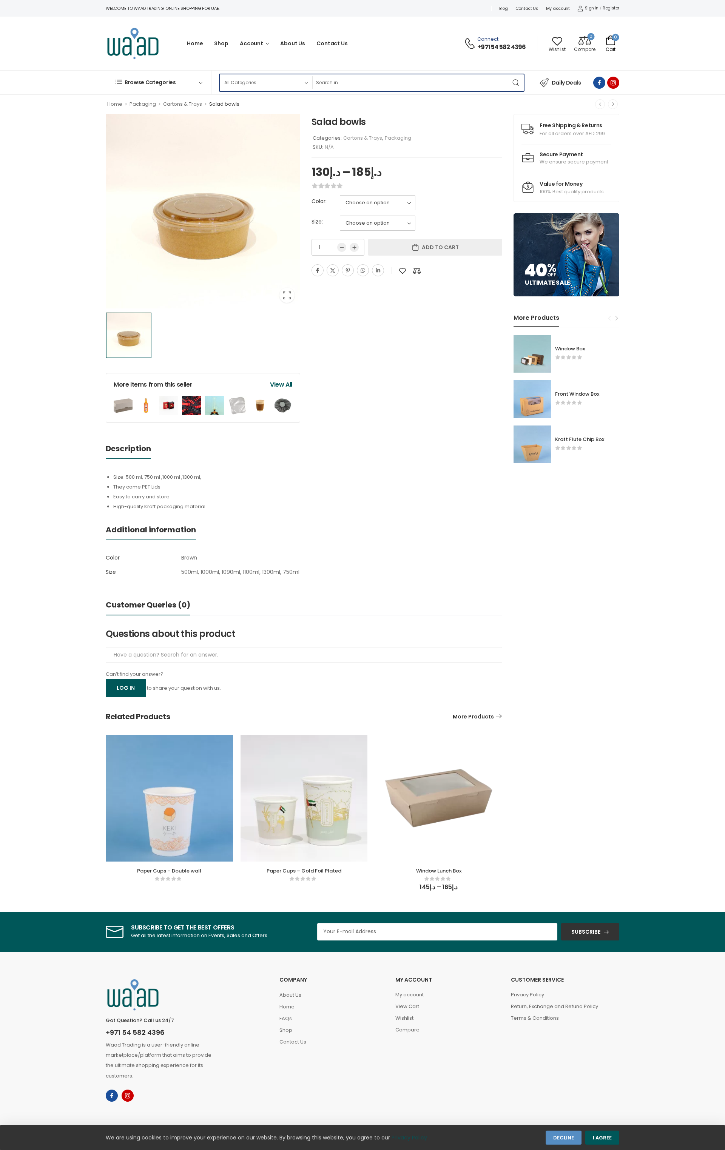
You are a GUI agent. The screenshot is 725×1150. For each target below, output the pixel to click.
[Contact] (471, 43)
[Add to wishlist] (402, 271)
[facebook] (599, 83)
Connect (487, 39)
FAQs (285, 1018)
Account (251, 43)
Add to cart (440, 247)
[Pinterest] (348, 270)
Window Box (570, 348)
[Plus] (354, 247)
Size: (317, 221)
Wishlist (404, 1018)
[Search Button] (516, 82)
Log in (126, 688)
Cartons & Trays (182, 104)
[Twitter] (333, 270)
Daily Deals (566, 82)
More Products (473, 716)
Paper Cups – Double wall (169, 870)
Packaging (143, 104)
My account (558, 8)
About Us (292, 43)
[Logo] (133, 43)
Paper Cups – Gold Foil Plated (304, 870)
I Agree (602, 1137)
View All (281, 384)
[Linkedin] (378, 270)
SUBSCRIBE (585, 932)
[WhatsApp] (363, 270)
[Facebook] (318, 270)
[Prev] (600, 104)
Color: (319, 201)
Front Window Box (577, 394)
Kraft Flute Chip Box (579, 439)
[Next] (612, 104)
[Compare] (417, 271)
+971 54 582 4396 (501, 47)
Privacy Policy (527, 994)
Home (195, 43)
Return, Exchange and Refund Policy (554, 1006)
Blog (503, 8)
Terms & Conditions (535, 1018)
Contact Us (526, 8)
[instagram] (613, 83)
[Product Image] (203, 211)
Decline (563, 1137)
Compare (407, 1029)
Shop (221, 43)
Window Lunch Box (438, 870)
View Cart (407, 1006)
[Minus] (341, 247)
